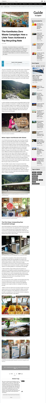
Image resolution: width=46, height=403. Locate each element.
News (16, 3)
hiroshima (35, 178)
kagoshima (35, 179)
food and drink (36, 183)
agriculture (35, 176)
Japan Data (11, 3)
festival (34, 174)
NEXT (19, 373)
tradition (39, 172)
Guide (20, 3)
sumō (34, 181)
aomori (39, 174)
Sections (35, 3)
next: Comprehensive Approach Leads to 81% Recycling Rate (16, 368)
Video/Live (25, 3)
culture (34, 172)
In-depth (6, 3)
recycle (22, 381)
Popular (40, 3)
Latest (2, 3)
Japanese (30, 3)
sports (40, 179)
